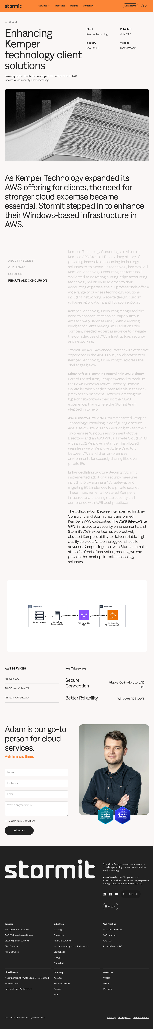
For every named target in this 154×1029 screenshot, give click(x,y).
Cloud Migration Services (17, 940)
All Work (13, 22)
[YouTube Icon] (116, 894)
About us (58, 978)
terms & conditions (26, 821)
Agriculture (59, 963)
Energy (57, 957)
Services (42, 5)
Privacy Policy (124, 1017)
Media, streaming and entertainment (71, 946)
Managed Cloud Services (17, 929)
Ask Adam (19, 830)
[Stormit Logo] (13, 6)
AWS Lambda (109, 935)
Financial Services (62, 940)
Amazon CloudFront (112, 929)
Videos (106, 983)
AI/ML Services (12, 952)
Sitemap (111, 1017)
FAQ (56, 994)
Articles (106, 978)
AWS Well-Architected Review (19, 935)
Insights (74, 5)
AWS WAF (107, 940)
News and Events (62, 983)
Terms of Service (141, 1017)
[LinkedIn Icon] (104, 894)
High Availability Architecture (18, 989)
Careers (57, 989)
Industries (60, 5)
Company (88, 5)
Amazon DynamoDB (112, 946)
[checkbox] (6, 821)
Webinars (107, 989)
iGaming (58, 929)
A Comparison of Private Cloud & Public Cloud (27, 978)
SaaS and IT (59, 952)
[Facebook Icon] (110, 894)
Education (59, 935)
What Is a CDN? (12, 983)
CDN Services (11, 946)
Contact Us (130, 5)
